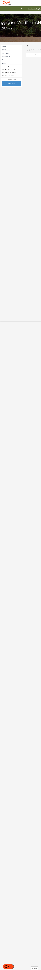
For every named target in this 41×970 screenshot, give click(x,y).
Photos (4, 60)
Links (4, 63)
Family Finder (33, 9)
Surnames (5, 53)
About (4, 47)
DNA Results (6, 50)
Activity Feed (6, 56)
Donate (11, 83)
